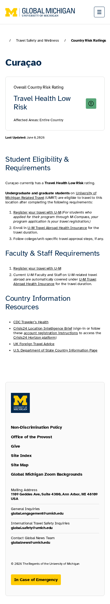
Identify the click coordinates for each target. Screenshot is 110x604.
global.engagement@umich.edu (37, 513)
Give (15, 446)
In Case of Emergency (36, 579)
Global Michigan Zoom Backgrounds (46, 474)
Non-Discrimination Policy (36, 427)
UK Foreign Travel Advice (33, 344)
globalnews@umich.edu (30, 542)
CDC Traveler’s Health (31, 322)
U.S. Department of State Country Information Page (55, 350)
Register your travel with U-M (37, 268)
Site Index (21, 455)
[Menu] (99, 12)
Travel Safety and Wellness (37, 40)
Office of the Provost (31, 437)
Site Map (20, 465)
